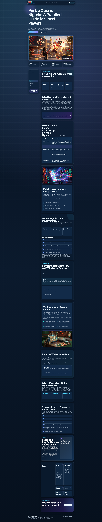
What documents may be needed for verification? (58, 488)
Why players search (32, 74)
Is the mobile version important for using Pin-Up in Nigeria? (67, 493)
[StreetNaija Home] (31, 2)
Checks (47, 2)
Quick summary (32, 72)
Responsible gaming (68, 516)
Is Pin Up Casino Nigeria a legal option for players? (58, 465)
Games (31, 81)
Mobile (50, 2)
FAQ (56, 2)
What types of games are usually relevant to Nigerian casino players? (58, 493)
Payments (53, 2)
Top (63, 516)
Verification (31, 85)
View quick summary (42, 32)
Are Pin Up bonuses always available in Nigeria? (67, 488)
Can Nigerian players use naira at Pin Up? (67, 465)
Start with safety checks (33, 32)
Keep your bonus (71, 2)
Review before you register (34, 91)
